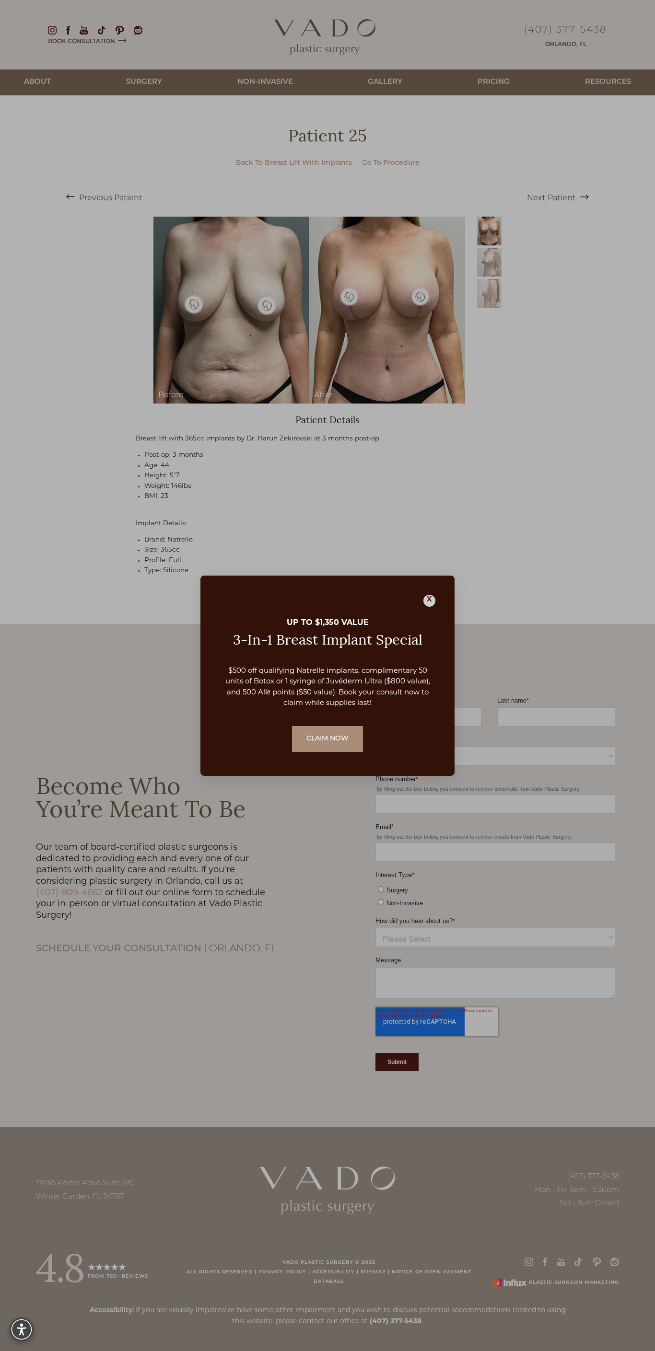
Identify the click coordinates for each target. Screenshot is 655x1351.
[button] (22, 1329)
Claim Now (327, 738)
